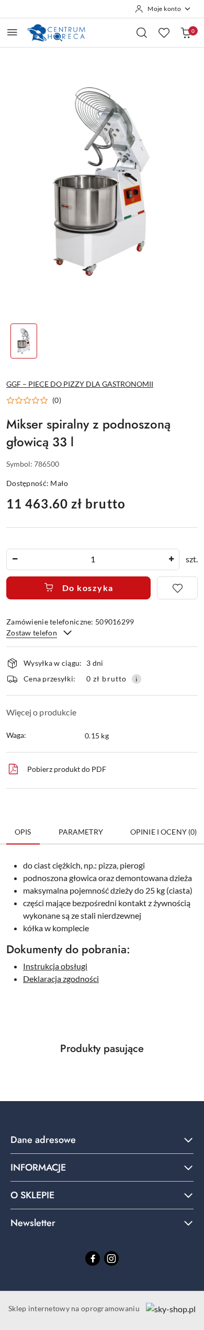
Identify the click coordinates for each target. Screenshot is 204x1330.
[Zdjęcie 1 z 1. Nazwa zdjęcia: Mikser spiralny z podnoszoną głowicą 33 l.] (23, 340)
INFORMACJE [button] (38, 1167)
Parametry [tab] (81, 831)
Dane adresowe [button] (43, 1140)
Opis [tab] (23, 831)
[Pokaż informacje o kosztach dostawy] (136, 679)
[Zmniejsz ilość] (14, 559)
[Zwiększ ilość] (171, 559)
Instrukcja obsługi (55, 966)
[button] (33, 400)
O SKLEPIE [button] (32, 1195)
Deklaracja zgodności (61, 979)
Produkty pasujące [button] (102, 1048)
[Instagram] (111, 1258)
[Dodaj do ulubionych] (177, 587)
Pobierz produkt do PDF (66, 769)
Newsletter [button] (32, 1223)
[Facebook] (92, 1258)
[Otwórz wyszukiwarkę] (142, 32)
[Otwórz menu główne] (12, 32)
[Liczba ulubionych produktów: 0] (163, 32)
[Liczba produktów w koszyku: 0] (185, 32)
